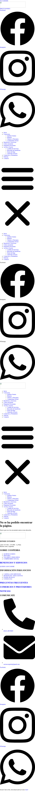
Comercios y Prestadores (11, 155)
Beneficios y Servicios (10, 142)
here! (26, 789)
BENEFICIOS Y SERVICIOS (13, 562)
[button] (17, 196)
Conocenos (7, 134)
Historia (9, 137)
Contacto (6, 158)
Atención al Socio (12, 153)
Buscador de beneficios (13, 150)
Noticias (6, 157)
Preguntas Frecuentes (10, 145)
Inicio (5, 132)
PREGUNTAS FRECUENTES (14, 583)
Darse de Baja (11, 152)
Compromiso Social (12, 140)
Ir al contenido (4, 1)
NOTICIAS (5, 591)
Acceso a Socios (8, 147)
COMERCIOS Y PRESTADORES (16, 587)
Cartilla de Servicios (13, 148)
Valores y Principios (12, 139)
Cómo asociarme (8, 144)
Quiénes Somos (11, 136)
